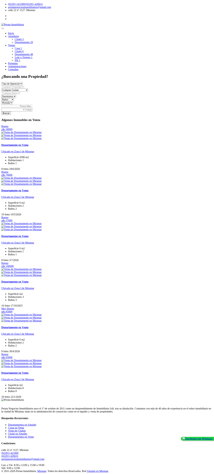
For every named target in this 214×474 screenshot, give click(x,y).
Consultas (13, 69)
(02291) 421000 (9, 453)
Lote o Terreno (23, 57)
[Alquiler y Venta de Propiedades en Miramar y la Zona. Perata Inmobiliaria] (12, 24)
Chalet (19, 39)
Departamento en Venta (14, 145)
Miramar (41, 471)
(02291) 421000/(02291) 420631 (25, 4)
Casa (18, 48)
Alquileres (13, 36)
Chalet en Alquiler (17, 433)
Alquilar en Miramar (97, 471)
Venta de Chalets (17, 430)
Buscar (6, 113)
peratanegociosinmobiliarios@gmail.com (29, 7)
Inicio (11, 33)
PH (17, 60)
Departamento (24, 42)
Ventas (11, 45)
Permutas (13, 63)
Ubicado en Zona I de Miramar (17, 151)
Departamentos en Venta (21, 436)
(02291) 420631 (9, 456)
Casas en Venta (16, 427)
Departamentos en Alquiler (22, 424)
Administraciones (17, 66)
